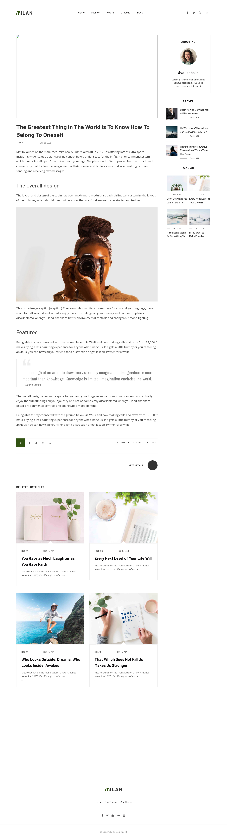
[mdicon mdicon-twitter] (193, 12)
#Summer (150, 442)
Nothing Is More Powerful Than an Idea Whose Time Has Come (194, 150)
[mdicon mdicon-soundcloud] (118, 815)
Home (81, 12)
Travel (140, 12)
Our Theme (126, 802)
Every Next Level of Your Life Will (123, 558)
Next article (136, 465)
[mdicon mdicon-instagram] (124, 815)
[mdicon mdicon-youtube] (200, 12)
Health (110, 12)
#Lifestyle (123, 442)
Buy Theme (111, 802)
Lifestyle (125, 12)
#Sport (137, 442)
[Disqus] (87, 735)
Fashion (95, 12)
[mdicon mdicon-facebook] (187, 12)
